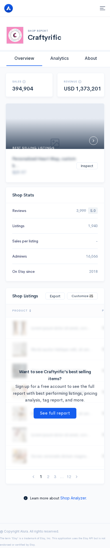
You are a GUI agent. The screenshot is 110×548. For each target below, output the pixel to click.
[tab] (24, 58)
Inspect (87, 166)
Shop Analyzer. (73, 498)
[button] (24, 82)
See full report (55, 413)
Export (55, 296)
